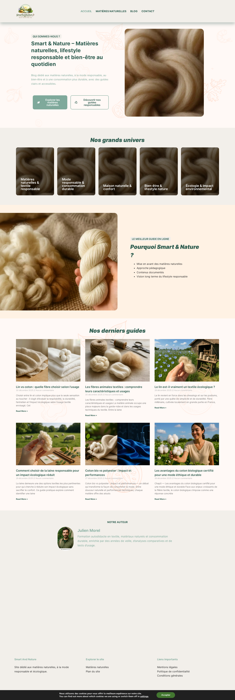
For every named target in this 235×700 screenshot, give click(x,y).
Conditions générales (170, 675)
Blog (133, 11)
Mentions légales (167, 667)
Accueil (86, 11)
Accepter (165, 694)
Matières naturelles (111, 11)
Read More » (22, 411)
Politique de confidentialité (173, 671)
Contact (147, 11)
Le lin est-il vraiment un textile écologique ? (185, 387)
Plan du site (93, 671)
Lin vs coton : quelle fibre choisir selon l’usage (47, 387)
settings (144, 696)
